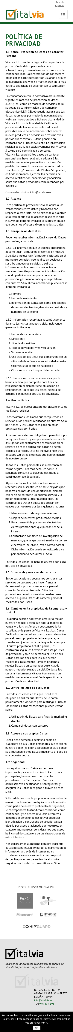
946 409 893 (46, 1003)
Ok (36, 1028)
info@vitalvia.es (43, 1000)
